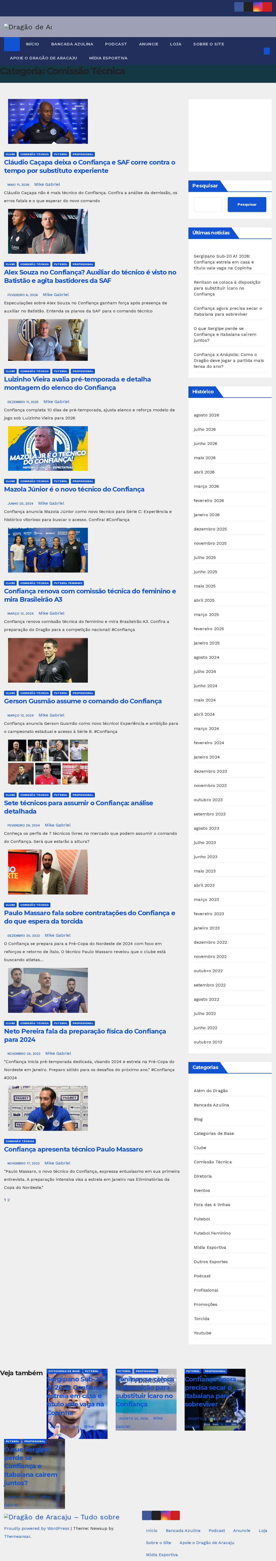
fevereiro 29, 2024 (24, 825)
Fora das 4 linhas (212, 1204)
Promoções (206, 1304)
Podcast (116, 44)
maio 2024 (205, 700)
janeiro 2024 (207, 757)
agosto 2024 (206, 657)
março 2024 (206, 728)
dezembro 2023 (210, 771)
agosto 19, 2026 (203, 1418)
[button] (258, 51)
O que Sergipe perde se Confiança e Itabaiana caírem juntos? (225, 334)
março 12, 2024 (21, 613)
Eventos (202, 1190)
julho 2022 (205, 1013)
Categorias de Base (214, 1133)
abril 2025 (204, 600)
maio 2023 (205, 871)
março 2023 (206, 899)
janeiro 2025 (207, 643)
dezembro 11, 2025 (24, 402)
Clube (10, 154)
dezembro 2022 (210, 942)
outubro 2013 (208, 1042)
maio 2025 (205, 586)
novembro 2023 (210, 785)
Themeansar (17, 1536)
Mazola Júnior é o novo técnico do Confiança (74, 489)
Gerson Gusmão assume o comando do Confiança (82, 701)
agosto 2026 (206, 415)
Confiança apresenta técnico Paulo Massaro (73, 1149)
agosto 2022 (206, 999)
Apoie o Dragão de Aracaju (43, 58)
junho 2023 (206, 856)
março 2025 (206, 614)
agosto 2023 (206, 828)
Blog (198, 1119)
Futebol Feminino (68, 583)
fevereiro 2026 (209, 500)
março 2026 (206, 486)
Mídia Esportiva (108, 58)
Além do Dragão (211, 1090)
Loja (175, 44)
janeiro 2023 (207, 928)
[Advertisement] (230, 135)
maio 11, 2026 (19, 185)
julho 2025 (205, 557)
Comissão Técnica (34, 154)
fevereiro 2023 (209, 913)
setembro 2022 (210, 985)
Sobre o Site (208, 44)
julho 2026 (205, 429)
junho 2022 (206, 1027)
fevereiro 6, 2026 (23, 295)
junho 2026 (206, 443)
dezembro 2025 (210, 529)
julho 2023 (205, 842)
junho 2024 (206, 685)
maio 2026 (205, 457)
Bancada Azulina (72, 44)
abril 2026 (204, 472)
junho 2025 (206, 571)
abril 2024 (204, 714)
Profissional (83, 154)
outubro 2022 (208, 970)
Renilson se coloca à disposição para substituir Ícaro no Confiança (227, 288)
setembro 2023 (210, 814)
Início (32, 44)
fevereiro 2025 (209, 628)
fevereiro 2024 (209, 742)
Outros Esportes (211, 1261)
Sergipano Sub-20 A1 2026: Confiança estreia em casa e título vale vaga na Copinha (224, 262)
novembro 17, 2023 (24, 1163)
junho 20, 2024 (21, 503)
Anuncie (148, 44)
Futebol (60, 154)
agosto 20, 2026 (65, 1427)
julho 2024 (205, 671)
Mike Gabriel (47, 184)
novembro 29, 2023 (25, 1054)
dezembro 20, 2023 (24, 936)
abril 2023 (204, 885)
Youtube (202, 1332)
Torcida (201, 1318)
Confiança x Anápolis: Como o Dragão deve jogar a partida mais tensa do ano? (229, 360)
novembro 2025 (210, 543)
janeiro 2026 (207, 514)
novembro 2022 (210, 956)
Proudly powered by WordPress (37, 1528)
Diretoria (203, 1176)
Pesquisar (205, 186)
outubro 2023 (208, 799)
